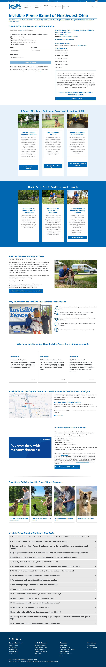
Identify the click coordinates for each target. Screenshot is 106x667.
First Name (13, 47)
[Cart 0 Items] (96, 6)
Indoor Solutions (13, 649)
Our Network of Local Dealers (67, 649)
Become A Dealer (64, 651)
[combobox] (76, 7)
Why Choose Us (47, 6)
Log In (22, 30)
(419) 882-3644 (63, 34)
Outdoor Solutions (13, 647)
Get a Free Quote (53, 1)
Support (57, 6)
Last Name (34, 47)
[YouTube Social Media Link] (17, 639)
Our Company (63, 645)
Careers (62, 656)
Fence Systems (26, 6)
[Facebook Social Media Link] (9, 639)
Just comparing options (18, 44)
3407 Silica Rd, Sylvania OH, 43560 (69, 36)
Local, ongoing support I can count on (21, 38)
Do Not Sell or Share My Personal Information (38, 661)
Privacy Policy (12, 661)
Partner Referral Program (66, 654)
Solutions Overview (14, 645)
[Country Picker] (96, 1)
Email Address (14, 54)
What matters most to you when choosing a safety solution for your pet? (28, 34)
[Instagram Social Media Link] (13, 639)
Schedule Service (39, 649)
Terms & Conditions (21, 661)
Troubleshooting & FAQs (41, 647)
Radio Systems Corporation (19, 659)
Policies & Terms (39, 654)
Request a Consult (58, 415)
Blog (36, 656)
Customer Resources (40, 645)
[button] (53, 537)
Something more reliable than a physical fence (24, 40)
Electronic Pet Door (13, 651)
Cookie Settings (54, 661)
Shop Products (37, 6)
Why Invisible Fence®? (65, 647)
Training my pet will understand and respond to (24, 42)
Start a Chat (82, 1)
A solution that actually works (19, 37)
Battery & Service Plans (41, 651)
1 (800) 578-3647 (93, 647)
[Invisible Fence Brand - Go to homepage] (15, 6)
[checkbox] (11, 37)
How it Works (12, 654)
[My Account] (93, 6)
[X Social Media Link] (20, 639)
